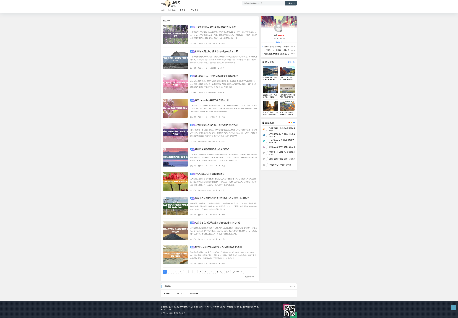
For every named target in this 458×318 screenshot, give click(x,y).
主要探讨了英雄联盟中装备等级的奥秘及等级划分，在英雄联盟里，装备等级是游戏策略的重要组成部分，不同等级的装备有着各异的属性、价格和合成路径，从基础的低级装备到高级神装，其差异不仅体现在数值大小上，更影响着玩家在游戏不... (223, 157)
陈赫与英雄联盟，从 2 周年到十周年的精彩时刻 (270, 113)
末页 (227, 272)
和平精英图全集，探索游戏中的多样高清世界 (214, 51)
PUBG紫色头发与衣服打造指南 (207, 173)
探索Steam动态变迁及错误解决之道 (210, 100)
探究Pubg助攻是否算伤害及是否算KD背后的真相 (216, 247)
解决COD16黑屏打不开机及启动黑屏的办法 (287, 113)
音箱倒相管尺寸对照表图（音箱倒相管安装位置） (287, 96)
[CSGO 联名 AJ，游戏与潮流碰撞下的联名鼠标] (175, 83)
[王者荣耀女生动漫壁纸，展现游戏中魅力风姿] (175, 132)
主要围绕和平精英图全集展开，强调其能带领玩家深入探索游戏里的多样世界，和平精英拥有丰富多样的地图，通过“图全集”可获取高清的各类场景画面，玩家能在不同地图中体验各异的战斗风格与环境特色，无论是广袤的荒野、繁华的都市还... (223, 59)
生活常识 (194, 10)
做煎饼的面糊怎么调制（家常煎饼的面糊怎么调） (282, 46)
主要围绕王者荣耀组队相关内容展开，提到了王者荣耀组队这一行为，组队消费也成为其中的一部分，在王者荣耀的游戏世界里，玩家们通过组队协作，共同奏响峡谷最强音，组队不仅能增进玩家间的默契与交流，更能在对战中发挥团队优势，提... (223, 35)
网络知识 (172, 10)
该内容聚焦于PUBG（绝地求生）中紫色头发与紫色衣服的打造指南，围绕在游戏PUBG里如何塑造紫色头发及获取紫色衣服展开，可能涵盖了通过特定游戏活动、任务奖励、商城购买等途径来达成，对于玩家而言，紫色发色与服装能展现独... (223, 182)
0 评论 (223, 44)
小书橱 (194, 44)
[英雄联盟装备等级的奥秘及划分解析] (175, 157)
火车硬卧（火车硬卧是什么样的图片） (278, 50)
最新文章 (166, 20)
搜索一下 (292, 3)
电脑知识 (183, 10)
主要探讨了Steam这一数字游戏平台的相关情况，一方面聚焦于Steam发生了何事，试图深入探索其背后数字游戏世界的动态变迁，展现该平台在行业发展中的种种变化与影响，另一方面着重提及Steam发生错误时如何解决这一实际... (223, 108)
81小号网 (167, 293)
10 (211, 272)
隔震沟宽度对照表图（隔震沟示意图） (278, 54)
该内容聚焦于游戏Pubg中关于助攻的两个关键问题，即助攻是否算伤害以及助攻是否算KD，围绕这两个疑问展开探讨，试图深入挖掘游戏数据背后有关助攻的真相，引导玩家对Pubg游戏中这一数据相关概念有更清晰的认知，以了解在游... (223, 255)
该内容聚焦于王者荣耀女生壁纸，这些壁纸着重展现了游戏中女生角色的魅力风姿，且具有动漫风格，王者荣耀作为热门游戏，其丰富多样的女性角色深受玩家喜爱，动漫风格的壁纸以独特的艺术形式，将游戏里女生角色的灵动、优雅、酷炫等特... (223, 133)
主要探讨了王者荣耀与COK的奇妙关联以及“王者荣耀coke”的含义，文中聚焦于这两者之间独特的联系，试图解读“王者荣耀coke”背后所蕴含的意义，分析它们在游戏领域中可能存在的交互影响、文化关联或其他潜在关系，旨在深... (223, 206)
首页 (163, 10)
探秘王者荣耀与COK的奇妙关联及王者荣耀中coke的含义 (220, 198)
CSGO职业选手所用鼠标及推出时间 (270, 96)
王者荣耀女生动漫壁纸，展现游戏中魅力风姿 (214, 124)
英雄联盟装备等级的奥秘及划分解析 (210, 149)
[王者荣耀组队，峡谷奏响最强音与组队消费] (175, 34)
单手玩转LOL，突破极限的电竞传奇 (270, 78)
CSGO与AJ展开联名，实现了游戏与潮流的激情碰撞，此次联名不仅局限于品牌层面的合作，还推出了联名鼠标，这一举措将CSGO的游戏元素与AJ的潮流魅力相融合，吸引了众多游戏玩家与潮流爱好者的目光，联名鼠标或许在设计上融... (223, 84)
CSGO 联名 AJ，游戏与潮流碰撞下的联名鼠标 (214, 75)
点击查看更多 (250, 277)
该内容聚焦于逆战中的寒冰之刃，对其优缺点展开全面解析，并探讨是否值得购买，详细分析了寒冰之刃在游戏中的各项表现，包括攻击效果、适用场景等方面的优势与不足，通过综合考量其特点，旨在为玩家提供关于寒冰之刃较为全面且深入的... (223, 231)
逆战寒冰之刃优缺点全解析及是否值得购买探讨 (215, 222)
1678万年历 (181, 293)
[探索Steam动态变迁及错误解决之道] (175, 108)
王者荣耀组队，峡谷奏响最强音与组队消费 (213, 27)
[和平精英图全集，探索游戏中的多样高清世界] (175, 59)
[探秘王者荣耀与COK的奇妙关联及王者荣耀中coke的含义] (175, 206)
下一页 (219, 272)
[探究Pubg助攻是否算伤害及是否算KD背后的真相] (175, 254)
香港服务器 (194, 293)
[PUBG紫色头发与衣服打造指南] (175, 181)
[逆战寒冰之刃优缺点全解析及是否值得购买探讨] (175, 230)
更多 (291, 286)
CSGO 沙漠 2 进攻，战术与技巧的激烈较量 (287, 78)
